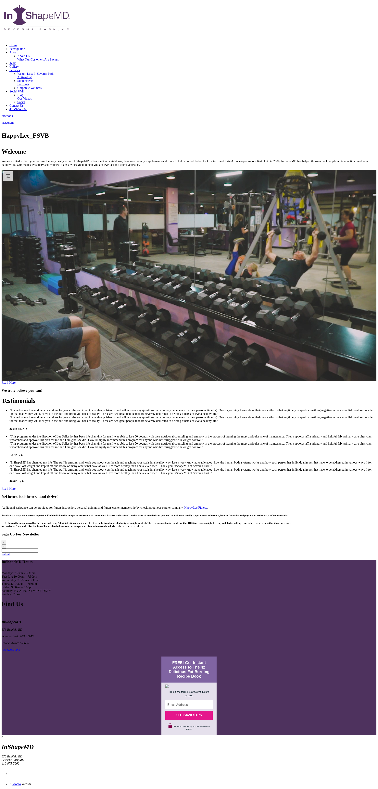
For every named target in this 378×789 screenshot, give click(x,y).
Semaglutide (17, 48)
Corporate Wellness (29, 88)
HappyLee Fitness (195, 507)
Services (14, 70)
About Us (23, 56)
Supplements (25, 80)
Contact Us (16, 105)
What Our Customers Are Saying (37, 59)
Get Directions (11, 649)
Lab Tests (23, 84)
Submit (6, 554)
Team (12, 63)
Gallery (14, 66)
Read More (9, 382)
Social (21, 102)
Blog (20, 95)
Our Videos (24, 98)
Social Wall (16, 91)
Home (13, 45)
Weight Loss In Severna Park (35, 73)
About (13, 52)
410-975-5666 (18, 109)
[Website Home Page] (36, 39)
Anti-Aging (24, 77)
